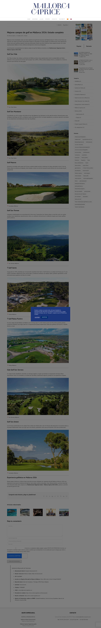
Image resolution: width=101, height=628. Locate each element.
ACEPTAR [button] (44, 317)
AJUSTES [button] (37, 317)
